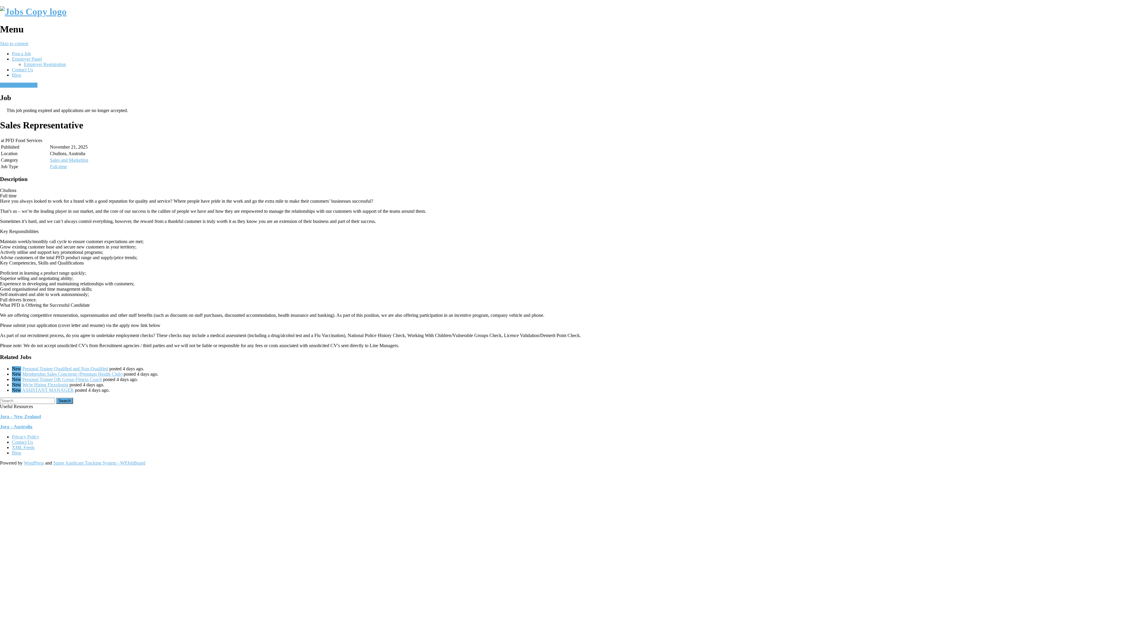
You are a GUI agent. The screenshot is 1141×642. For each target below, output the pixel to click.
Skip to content (14, 43)
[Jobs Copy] (33, 11)
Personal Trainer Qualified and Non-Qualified (65, 368)
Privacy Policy (25, 436)
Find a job (27, 85)
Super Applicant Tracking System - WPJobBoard (99, 462)
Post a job (9, 85)
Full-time (58, 166)
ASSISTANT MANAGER (48, 390)
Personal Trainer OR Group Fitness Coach (62, 379)
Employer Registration (45, 64)
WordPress (34, 462)
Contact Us (22, 69)
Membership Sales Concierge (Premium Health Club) (72, 374)
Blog (16, 75)
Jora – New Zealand (20, 416)
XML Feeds (23, 447)
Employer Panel (27, 59)
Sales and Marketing (69, 160)
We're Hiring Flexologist (45, 384)
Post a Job (21, 53)
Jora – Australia (16, 426)
